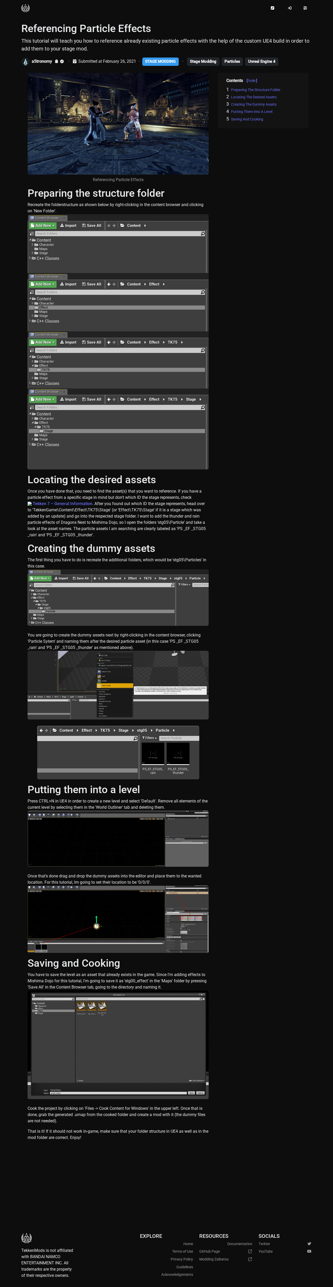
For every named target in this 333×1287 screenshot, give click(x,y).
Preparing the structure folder (255, 90)
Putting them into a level (251, 112)
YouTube (266, 1251)
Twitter (264, 1244)
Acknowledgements (177, 1274)
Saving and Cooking (247, 119)
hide (251, 80)
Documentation (239, 1244)
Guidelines (184, 1267)
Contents (241, 81)
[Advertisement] (166, 1184)
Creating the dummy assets (254, 104)
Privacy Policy (182, 1259)
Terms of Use (182, 1251)
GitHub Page (209, 1251)
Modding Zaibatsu (214, 1259)
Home (188, 1244)
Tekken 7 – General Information (62, 503)
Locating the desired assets (254, 97)
